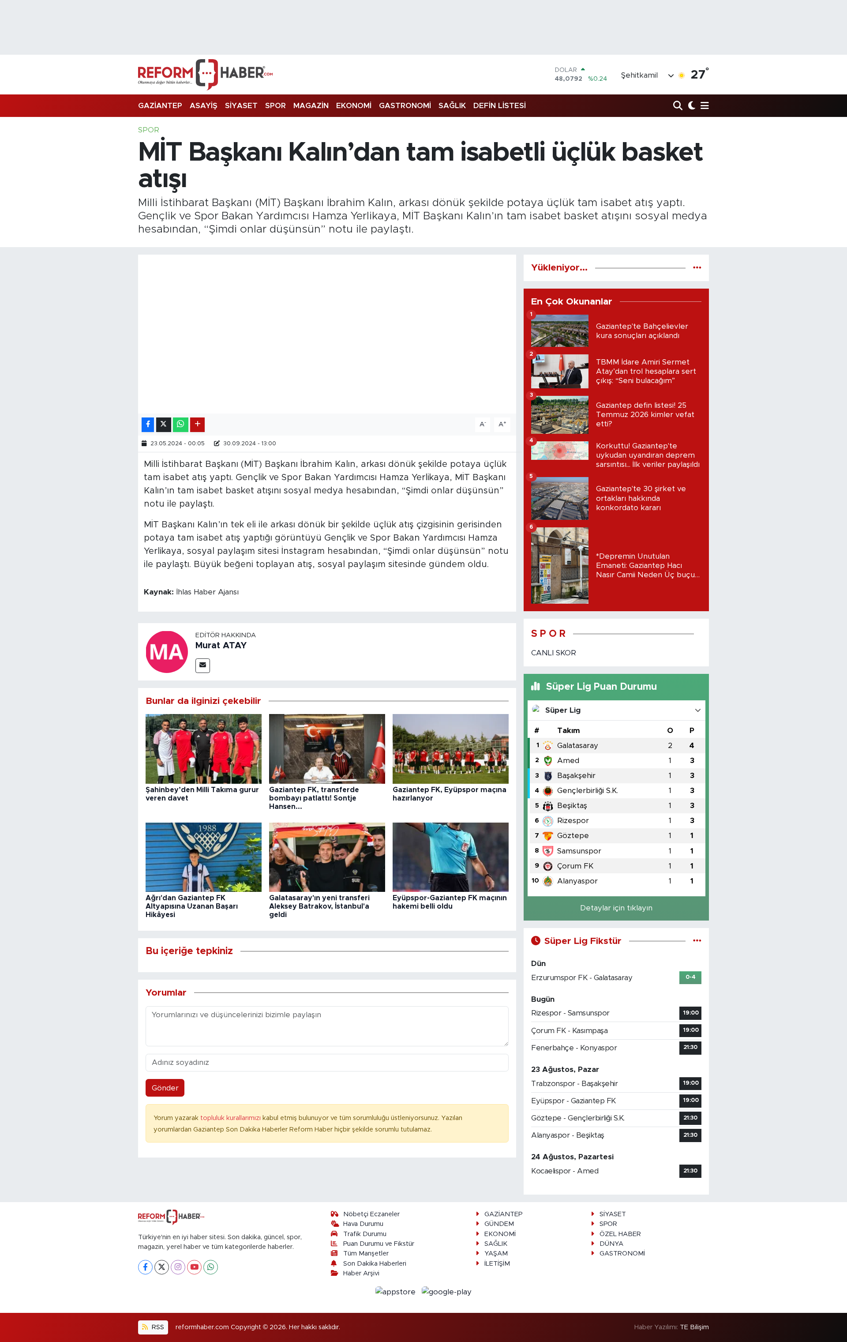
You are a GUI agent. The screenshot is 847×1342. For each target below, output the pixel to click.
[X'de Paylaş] (163, 424)
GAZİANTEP (160, 105)
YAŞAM (496, 1253)
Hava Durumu (363, 1224)
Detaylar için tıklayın (616, 908)
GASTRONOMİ (405, 105)
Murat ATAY (221, 645)
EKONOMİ (353, 105)
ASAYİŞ (203, 105)
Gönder (165, 1088)
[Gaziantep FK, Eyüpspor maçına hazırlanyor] (451, 748)
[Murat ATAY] (167, 651)
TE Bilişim (694, 1327)
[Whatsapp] (210, 1267)
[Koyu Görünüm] (690, 106)
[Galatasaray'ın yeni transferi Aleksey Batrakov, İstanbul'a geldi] (327, 857)
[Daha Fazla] (197, 424)
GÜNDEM (499, 1224)
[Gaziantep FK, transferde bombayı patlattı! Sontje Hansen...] (327, 748)
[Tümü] (697, 267)
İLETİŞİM (497, 1263)
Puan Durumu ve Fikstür (378, 1244)
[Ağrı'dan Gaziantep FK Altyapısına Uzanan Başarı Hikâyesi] (204, 857)
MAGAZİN (311, 105)
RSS (157, 1327)
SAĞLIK (452, 105)
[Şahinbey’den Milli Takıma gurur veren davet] (204, 748)
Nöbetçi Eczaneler (371, 1214)
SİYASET (241, 105)
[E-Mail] (202, 665)
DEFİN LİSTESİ (499, 105)
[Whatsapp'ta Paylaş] (180, 424)
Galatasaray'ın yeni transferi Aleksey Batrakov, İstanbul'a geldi (319, 906)
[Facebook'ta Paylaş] (148, 424)
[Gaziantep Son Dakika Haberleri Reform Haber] (205, 74)
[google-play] (447, 1291)
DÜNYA (611, 1244)
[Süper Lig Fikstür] (697, 941)
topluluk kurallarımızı (231, 1118)
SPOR (275, 105)
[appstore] (397, 1291)
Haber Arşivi (361, 1273)
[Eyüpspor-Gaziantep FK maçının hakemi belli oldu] (451, 857)
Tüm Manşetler (366, 1253)
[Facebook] (145, 1267)
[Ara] (678, 106)
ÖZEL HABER (620, 1234)
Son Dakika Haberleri (374, 1263)
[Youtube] (194, 1267)
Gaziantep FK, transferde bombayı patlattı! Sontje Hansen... (314, 798)
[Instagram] (178, 1267)
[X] (161, 1267)
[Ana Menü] (703, 106)
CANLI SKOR (553, 653)
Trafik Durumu (364, 1234)
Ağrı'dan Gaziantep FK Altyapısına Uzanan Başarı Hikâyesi (192, 906)
